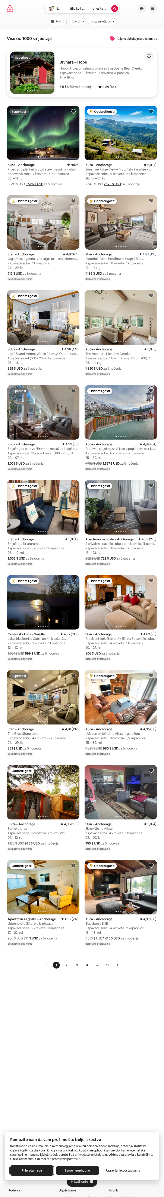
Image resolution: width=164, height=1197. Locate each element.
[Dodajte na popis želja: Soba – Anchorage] (73, 295)
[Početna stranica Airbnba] (10, 8)
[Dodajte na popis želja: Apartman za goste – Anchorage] (151, 485)
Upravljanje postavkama (123, 1170)
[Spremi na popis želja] (149, 56)
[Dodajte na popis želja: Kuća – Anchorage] (73, 111)
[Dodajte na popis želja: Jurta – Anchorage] (73, 770)
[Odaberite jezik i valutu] (142, 8)
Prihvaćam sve (32, 1170)
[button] (67, 87)
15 (107, 965)
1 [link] (56, 965)
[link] (46, 965)
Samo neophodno (77, 1170)
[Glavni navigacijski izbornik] (153, 8)
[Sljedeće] (117, 965)
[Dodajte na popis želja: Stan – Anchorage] (73, 200)
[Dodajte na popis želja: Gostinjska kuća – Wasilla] (73, 580)
